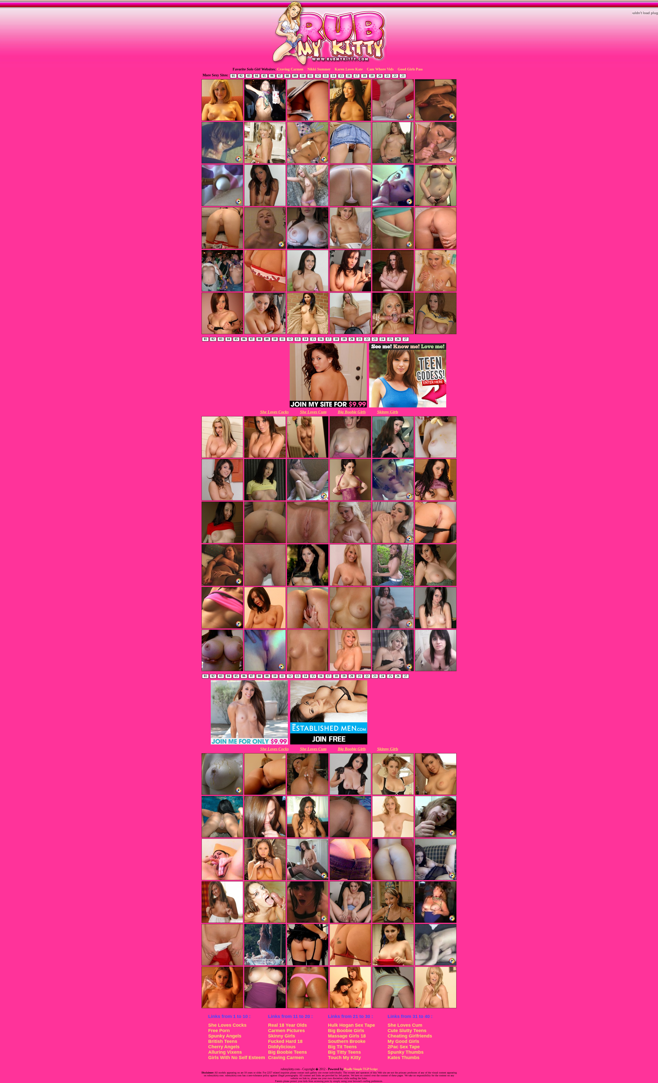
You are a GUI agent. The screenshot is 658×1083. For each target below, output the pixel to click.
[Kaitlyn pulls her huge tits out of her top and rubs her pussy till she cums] (435, 879)
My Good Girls (403, 1041)
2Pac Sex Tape (404, 1046)
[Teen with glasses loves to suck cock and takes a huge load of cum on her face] (222, 163)
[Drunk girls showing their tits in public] (265, 120)
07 (279, 76)
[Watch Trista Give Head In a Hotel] (435, 163)
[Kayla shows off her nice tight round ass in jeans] (350, 879)
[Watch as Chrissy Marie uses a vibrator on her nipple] (222, 205)
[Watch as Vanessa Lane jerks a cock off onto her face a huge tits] (265, 922)
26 (397, 339)
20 (379, 76)
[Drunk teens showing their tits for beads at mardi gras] (222, 291)
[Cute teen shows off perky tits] (307, 670)
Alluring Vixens (225, 1052)
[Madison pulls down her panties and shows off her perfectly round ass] (350, 965)
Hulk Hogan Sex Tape (351, 1025)
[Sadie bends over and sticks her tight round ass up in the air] (350, 837)
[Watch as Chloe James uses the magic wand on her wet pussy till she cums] (307, 163)
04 (256, 76)
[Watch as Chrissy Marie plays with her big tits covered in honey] (222, 794)
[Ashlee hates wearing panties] (350, 163)
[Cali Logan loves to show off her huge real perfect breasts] (307, 291)
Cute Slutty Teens (407, 1030)
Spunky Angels (224, 1036)
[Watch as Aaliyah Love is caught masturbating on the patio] (307, 500)
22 (395, 76)
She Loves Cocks (274, 412)
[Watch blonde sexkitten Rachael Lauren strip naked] (393, 670)
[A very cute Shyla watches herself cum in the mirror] (307, 879)
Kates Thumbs (403, 1057)
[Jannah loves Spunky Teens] (350, 248)
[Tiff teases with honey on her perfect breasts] (435, 457)
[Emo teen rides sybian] (307, 922)
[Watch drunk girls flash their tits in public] (435, 922)
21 (387, 76)
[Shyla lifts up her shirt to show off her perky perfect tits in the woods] (307, 585)
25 (390, 339)
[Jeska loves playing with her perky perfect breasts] (350, 542)
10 (302, 76)
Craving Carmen (290, 69)
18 (364, 76)
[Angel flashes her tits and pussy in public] (307, 333)
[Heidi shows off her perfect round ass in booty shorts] (393, 1007)
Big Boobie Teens (287, 1052)
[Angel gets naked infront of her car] (393, 965)
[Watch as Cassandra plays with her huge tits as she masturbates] (393, 542)
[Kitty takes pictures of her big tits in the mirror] (350, 291)
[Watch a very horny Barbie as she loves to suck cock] (393, 205)
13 (325, 76)
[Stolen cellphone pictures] (435, 670)
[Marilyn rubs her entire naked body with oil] (222, 120)
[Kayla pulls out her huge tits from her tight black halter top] (307, 248)
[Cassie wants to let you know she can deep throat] (265, 500)
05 (264, 76)
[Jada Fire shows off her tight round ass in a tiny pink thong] (307, 1007)
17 (356, 76)
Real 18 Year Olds (287, 1025)
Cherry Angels (224, 1046)
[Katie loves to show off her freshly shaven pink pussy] (265, 585)
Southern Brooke (346, 1041)
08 (287, 76)
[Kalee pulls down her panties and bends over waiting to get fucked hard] (222, 248)
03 (248, 76)
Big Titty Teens (344, 1052)
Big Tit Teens (342, 1046)
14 (333, 76)
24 (382, 339)
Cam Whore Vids (380, 69)
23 (402, 76)
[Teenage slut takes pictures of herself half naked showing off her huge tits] (435, 205)
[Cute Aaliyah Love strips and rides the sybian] (350, 333)
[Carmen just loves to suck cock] (265, 837)
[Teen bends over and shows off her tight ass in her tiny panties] (350, 205)
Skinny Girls (387, 412)
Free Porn (219, 1030)
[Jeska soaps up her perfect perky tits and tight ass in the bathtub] (435, 291)
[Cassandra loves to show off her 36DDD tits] (435, 333)
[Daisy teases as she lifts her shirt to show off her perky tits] (435, 1007)
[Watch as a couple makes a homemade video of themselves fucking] (435, 965)
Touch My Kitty (344, 1057)
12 (317, 76)
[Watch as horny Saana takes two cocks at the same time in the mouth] (393, 333)
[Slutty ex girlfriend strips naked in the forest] (393, 585)
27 (405, 339)
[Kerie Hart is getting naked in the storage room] (435, 794)
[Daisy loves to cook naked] (265, 163)
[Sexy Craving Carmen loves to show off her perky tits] (222, 922)
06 (271, 76)
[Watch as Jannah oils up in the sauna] (222, 1007)
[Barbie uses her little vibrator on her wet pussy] (265, 670)
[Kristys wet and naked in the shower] (350, 628)
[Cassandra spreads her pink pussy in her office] (350, 922)
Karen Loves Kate (349, 69)
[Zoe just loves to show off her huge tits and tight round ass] (393, 291)
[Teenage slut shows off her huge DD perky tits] (222, 670)
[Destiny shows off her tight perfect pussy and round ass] (393, 879)
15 (341, 76)
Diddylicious (282, 1046)
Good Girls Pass (410, 69)
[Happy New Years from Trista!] (393, 922)
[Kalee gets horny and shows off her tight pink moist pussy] (307, 542)
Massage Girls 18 (347, 1036)
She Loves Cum (313, 412)
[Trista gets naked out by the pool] (222, 837)
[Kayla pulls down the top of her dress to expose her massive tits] (265, 1007)
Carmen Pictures (286, 1030)
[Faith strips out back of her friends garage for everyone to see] (222, 457)
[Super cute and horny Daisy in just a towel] (307, 457)
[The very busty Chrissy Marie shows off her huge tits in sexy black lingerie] (350, 794)
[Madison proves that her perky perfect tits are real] (265, 628)
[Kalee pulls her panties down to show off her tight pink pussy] (222, 965)
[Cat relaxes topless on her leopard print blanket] (350, 120)
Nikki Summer (319, 69)
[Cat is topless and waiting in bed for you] (307, 837)
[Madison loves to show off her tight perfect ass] (265, 291)
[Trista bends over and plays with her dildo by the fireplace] (307, 794)
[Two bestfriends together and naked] (350, 1007)
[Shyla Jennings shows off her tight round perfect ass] (307, 965)
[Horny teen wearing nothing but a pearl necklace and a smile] (265, 205)
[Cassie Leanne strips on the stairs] (222, 542)
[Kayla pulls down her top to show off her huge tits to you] (350, 457)
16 (348, 76)
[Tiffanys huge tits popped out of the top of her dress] (435, 585)
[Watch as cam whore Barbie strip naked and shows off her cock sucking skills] (393, 500)
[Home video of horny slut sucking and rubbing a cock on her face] (435, 837)
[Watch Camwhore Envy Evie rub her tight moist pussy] (222, 879)
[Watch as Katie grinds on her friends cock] (222, 628)
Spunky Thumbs (406, 1052)
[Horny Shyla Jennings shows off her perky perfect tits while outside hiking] (265, 879)
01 (233, 76)
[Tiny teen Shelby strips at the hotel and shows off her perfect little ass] (393, 248)
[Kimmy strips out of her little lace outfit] (350, 670)
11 (310, 76)
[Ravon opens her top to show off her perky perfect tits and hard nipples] (393, 457)
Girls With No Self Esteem (236, 1057)
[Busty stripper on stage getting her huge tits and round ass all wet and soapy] (265, 965)
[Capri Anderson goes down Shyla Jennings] (393, 628)
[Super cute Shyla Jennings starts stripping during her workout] (265, 333)
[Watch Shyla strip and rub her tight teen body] (393, 120)
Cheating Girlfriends (410, 1036)
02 (241, 76)
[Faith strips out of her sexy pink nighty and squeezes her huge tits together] (265, 457)
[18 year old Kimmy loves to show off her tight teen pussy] (435, 248)
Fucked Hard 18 (285, 1041)
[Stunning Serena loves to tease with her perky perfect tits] (435, 500)
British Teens (222, 1041)
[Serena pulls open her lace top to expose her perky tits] (350, 500)
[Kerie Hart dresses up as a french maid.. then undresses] (393, 794)
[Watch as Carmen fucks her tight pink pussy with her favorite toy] (435, 120)
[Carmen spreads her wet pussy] (307, 628)
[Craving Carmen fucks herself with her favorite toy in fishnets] (222, 585)
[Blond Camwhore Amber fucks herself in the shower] (265, 248)
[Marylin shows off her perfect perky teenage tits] (393, 837)
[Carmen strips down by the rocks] (307, 205)
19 (371, 76)
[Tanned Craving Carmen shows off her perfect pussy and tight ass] (265, 794)
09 (295, 76)
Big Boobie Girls (352, 412)
